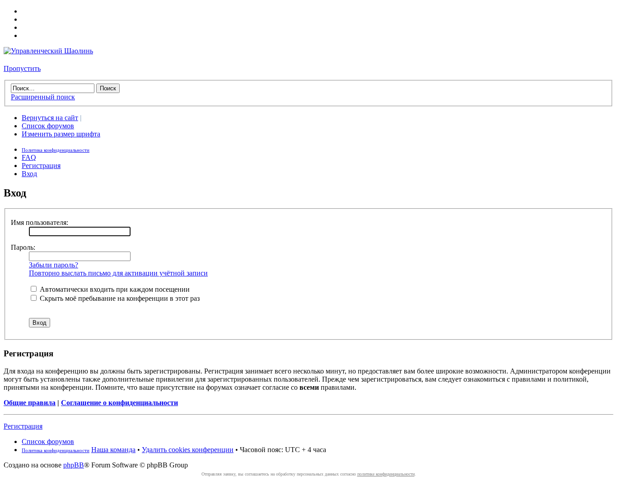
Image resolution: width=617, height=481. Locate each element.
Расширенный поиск (43, 97)
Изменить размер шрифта (61, 134)
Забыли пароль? (53, 265)
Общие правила (30, 402)
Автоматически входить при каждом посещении (114, 289)
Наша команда (113, 449)
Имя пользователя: (39, 222)
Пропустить (22, 68)
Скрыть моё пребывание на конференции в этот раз (119, 298)
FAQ (29, 157)
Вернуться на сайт (50, 117)
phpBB (73, 465)
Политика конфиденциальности (55, 150)
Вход (29, 173)
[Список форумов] (48, 51)
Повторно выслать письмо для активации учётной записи (118, 273)
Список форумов (48, 126)
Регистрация (41, 165)
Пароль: (23, 247)
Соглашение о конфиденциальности (119, 402)
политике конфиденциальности (386, 474)
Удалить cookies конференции (188, 449)
